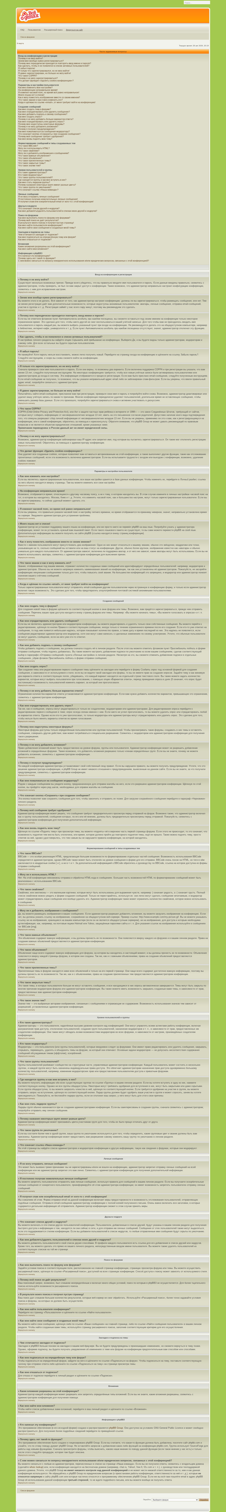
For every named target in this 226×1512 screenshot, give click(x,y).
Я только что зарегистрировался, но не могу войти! (43, 71)
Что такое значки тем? (29, 165)
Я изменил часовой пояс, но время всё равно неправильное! (48, 92)
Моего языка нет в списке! (31, 95)
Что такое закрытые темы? (32, 163)
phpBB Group (116, 1428)
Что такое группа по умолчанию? (34, 187)
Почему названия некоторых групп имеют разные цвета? (47, 185)
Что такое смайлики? (28, 151)
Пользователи (34, 30)
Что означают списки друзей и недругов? (39, 208)
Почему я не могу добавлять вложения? (38, 126)
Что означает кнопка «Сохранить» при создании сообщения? (49, 134)
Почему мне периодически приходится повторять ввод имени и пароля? (54, 63)
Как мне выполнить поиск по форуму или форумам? (44, 218)
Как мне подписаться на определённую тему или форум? (47, 237)
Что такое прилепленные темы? (34, 160)
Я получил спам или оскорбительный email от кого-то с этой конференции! (55, 201)
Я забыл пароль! (26, 68)
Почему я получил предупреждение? (36, 129)
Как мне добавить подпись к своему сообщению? (42, 114)
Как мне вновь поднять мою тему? (35, 139)
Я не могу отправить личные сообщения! (38, 196)
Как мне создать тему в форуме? (34, 109)
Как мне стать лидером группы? (34, 182)
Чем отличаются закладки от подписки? (38, 234)
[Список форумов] (30, 17)
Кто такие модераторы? (30, 175)
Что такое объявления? (30, 158)
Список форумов (27, 37)
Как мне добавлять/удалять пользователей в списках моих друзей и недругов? (57, 211)
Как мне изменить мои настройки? (35, 87)
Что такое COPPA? (27, 76)
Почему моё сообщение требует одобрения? (41, 136)
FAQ (22, 30)
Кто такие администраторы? (32, 172)
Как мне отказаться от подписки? (35, 239)
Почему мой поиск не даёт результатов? (38, 220)
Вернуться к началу (26, 292)
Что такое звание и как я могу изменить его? (40, 100)
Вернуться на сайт (74, 30)
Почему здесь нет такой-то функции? (37, 258)
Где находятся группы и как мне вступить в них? (42, 180)
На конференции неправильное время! (38, 90)
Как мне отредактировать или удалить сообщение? (44, 112)
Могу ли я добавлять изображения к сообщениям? (43, 153)
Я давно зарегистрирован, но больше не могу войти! (44, 73)
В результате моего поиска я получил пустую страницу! (46, 223)
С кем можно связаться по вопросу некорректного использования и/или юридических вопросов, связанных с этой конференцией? (83, 261)
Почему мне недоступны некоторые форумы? (41, 124)
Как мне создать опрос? (30, 116)
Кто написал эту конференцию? (34, 256)
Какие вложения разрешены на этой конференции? (44, 246)
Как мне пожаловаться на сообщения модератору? (44, 131)
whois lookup (36, 1467)
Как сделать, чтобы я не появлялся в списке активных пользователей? (53, 66)
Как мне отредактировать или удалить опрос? (41, 121)
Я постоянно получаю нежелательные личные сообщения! (48, 199)
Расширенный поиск (53, 30)
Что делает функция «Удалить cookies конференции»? (46, 80)
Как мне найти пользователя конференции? (40, 225)
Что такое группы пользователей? (35, 177)
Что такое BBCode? (28, 146)
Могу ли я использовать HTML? (34, 148)
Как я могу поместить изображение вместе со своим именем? (49, 97)
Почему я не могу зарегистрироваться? (38, 78)
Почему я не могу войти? (30, 58)
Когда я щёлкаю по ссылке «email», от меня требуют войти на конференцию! (56, 102)
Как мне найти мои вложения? (33, 249)
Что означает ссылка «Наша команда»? (38, 190)
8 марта (20, 43)
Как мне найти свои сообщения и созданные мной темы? (47, 228)
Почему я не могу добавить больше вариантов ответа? (45, 119)
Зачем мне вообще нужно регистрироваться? (41, 61)
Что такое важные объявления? (34, 155)
